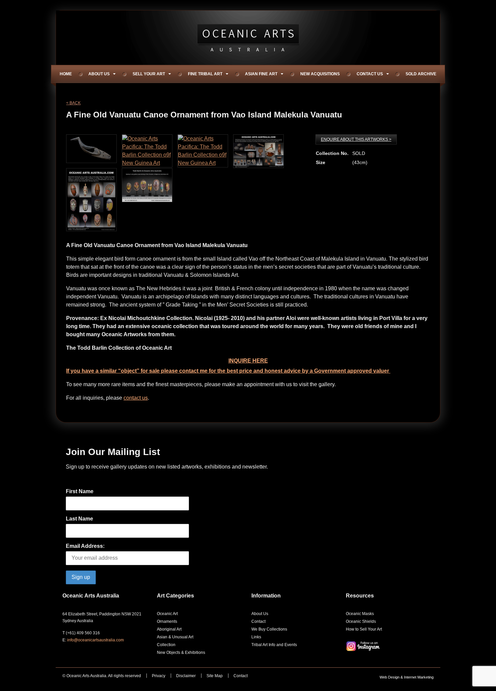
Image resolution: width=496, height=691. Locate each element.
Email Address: (85, 546)
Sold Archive (421, 74)
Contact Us (370, 74)
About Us (99, 74)
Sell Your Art (149, 74)
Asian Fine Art (261, 74)
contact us (135, 398)
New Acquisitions (320, 74)
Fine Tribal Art (205, 74)
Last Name (79, 519)
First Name (79, 491)
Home (66, 74)
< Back (73, 103)
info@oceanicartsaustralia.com (95, 640)
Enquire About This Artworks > (356, 139)
